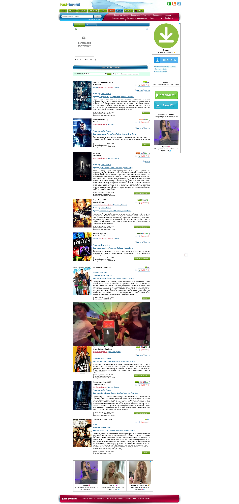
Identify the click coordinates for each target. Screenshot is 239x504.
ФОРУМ (119, 11)
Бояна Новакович (116, 168)
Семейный (103, 272)
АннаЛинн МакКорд (116, 248)
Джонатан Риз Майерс (107, 134)
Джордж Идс (103, 248)
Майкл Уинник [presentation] (79, 25)
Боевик (95, 87)
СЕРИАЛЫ (82, 11)
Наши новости (156, 18)
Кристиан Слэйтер (106, 361)
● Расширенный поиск (94, 19)
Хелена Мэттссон (127, 97)
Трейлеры (169, 18)
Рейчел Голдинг (121, 134)
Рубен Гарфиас (129, 431)
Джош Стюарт (104, 168)
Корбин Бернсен (107, 275)
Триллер (116, 87)
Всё (104, 67)
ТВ (103, 11)
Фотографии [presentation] (91, 25)
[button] (109, 74)
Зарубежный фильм (105, 87)
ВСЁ (63, 11)
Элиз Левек (132, 134)
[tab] (79, 24)
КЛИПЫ (140, 11)
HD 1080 (140, 91)
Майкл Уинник (106, 94)
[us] (148, 83)
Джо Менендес (106, 428)
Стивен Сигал (104, 211)
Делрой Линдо (128, 168)
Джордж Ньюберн (128, 278)
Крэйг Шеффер (115, 211)
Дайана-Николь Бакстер (108, 393)
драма (95, 425)
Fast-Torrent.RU (72, 4)
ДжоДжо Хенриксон (116, 431)
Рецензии (146, 15)
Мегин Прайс (104, 278)
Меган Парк (117, 361)
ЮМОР (111, 11)
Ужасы (116, 158)
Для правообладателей (115, 499)
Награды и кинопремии (137, 18)
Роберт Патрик (115, 97)
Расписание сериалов (162, 15)
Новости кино (118, 18)
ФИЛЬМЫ (72, 11)
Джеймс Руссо (126, 211)
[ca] (143, 382)
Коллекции (135, 15)
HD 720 (147, 91)
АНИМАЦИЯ (93, 11)
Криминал (116, 205)
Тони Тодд (134, 393)
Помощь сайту (130, 499)
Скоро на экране (121, 15)
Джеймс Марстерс (123, 393)
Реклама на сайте (144, 499)
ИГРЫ (130, 11)
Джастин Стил (106, 245)
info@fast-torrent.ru (88, 499)
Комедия (96, 272)
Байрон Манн (104, 97)
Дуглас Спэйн (104, 431)
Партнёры (101, 499)
